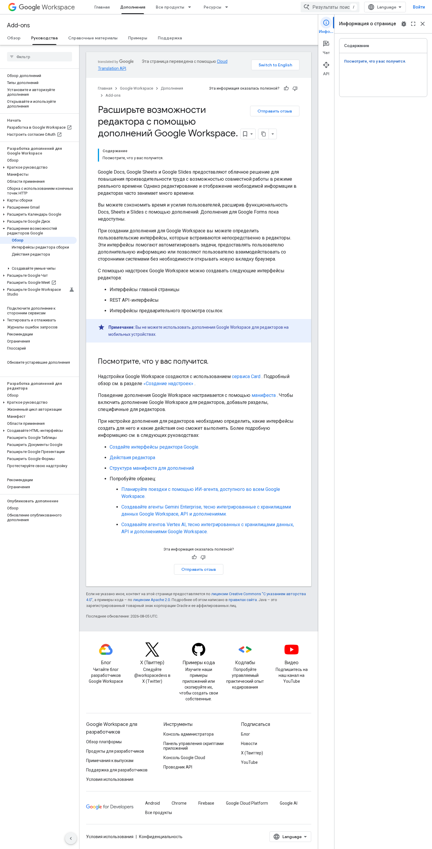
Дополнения (132, 7)
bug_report (403, 23)
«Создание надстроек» (168, 383)
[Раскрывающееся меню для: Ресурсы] (228, 7)
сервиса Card (246, 376)
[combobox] (330, 7)
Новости (249, 743)
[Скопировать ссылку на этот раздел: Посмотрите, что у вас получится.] (214, 361)
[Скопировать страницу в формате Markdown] (263, 134)
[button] (38, 167)
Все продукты (170, 7)
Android (152, 803)
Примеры (137, 38)
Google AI (288, 803)
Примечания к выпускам (109, 760)
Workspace (58, 7)
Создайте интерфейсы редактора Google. (154, 447)
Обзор (14, 38)
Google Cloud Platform (247, 803)
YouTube (249, 762)
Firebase (206, 803)
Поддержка (170, 38)
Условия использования (109, 779)
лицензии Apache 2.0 (151, 600)
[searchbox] (39, 56)
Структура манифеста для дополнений (152, 468)
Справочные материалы (93, 38)
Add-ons (18, 25)
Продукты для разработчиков (115, 751)
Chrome (179, 803)
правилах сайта (243, 600)
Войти (419, 7)
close (422, 23)
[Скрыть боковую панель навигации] (71, 838)
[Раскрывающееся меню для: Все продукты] (191, 7)
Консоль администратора (188, 734)
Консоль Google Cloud (184, 757)
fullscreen (413, 23)
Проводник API (177, 767)
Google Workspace (136, 88)
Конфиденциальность (160, 836)
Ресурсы (212, 7)
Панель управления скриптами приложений (193, 746)
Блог (245, 734)
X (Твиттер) (252, 753)
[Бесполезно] (295, 88)
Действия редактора (132, 457)
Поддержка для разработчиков (117, 770)
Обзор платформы (104, 741)
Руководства (44, 38)
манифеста (264, 395)
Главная (102, 7)
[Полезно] (286, 88)
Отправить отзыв (274, 111)
